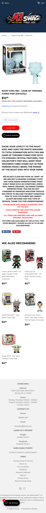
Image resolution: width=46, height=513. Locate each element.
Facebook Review (23, 444)
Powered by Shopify (29, 509)
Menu (7, 3)
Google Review (23, 437)
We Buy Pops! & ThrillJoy (23, 461)
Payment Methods (23, 472)
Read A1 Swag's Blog (23, 481)
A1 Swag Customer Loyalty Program (23, 452)
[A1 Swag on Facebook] (20, 489)
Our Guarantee (23, 467)
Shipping (5, 106)
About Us (23, 464)
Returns (23, 475)
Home (4, 35)
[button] (11, 128)
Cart (42, 3)
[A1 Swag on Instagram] (24, 489)
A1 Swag (16, 509)
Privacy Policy (23, 478)
